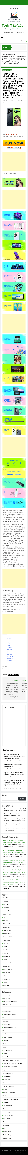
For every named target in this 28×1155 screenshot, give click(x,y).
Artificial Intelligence (8, 1005)
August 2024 (6, 940)
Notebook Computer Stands (10, 1099)
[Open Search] (21, 41)
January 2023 (6, 982)
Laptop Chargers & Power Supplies (12, 1060)
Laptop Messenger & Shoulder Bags (12, 1063)
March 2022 (6, 985)
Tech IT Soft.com (14, 25)
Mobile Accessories (8, 1086)
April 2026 (5, 901)
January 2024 (6, 959)
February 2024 (6, 956)
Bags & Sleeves (7, 1011)
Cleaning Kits (6, 1024)
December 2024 (7, 930)
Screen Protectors (8, 1115)
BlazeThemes (17, 1152)
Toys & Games (7, 1131)
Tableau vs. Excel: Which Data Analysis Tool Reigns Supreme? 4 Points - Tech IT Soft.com (14, 862)
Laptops (5, 1070)
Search (4, 795)
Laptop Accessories (8, 1057)
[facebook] (10, 9)
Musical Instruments (8, 1096)
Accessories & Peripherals (10, 1001)
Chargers (5, 1018)
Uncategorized (7, 70)
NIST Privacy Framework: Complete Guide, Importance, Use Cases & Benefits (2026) (14, 756)
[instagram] (12, 9)
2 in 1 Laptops (6, 995)
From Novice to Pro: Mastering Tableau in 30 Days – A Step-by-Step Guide (14, 886)
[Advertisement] (14, 161)
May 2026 (5, 898)
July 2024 (5, 943)
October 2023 (6, 966)
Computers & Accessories (10, 1027)
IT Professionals (7, 1050)
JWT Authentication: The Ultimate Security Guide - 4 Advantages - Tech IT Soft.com (13, 852)
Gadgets (5, 1047)
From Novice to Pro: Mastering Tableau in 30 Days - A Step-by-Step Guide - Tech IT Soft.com (14, 872)
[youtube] (17, 9)
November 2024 (7, 933)
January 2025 (6, 927)
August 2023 (6, 972)
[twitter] (14, 9)
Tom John (7, 777)
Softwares (5, 1122)
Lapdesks (5, 1053)
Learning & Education (8, 1073)
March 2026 (6, 904)
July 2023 (5, 976)
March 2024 (6, 953)
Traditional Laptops (8, 1135)
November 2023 (7, 963)
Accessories (6, 998)
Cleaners (5, 1021)
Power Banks (6, 1112)
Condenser (6, 1031)
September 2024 (7, 937)
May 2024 (5, 950)
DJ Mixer (5, 1040)
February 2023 (6, 979)
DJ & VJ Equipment (8, 1037)
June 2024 (5, 946)
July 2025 (5, 917)
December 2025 (7, 914)
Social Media (6, 1118)
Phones (5, 1109)
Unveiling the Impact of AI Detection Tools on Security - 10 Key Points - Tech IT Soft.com (14, 842)
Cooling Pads (6, 1034)
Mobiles (5, 1089)
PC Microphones (7, 1105)
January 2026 (6, 911)
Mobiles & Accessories (9, 1092)
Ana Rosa (6, 101)
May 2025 (5, 920)
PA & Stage (6, 1102)
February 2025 (6, 924)
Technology (6, 1125)
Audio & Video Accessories (10, 1008)
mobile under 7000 (13, 674)
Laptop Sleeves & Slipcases (10, 1066)
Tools (4, 1128)
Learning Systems (7, 1076)
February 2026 (6, 907)
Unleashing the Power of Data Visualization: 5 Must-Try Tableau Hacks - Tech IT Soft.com (14, 882)
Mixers (5, 1083)
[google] (15, 9)
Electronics (6, 1044)
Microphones (6, 1079)
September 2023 (7, 969)
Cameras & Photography (9, 1014)
